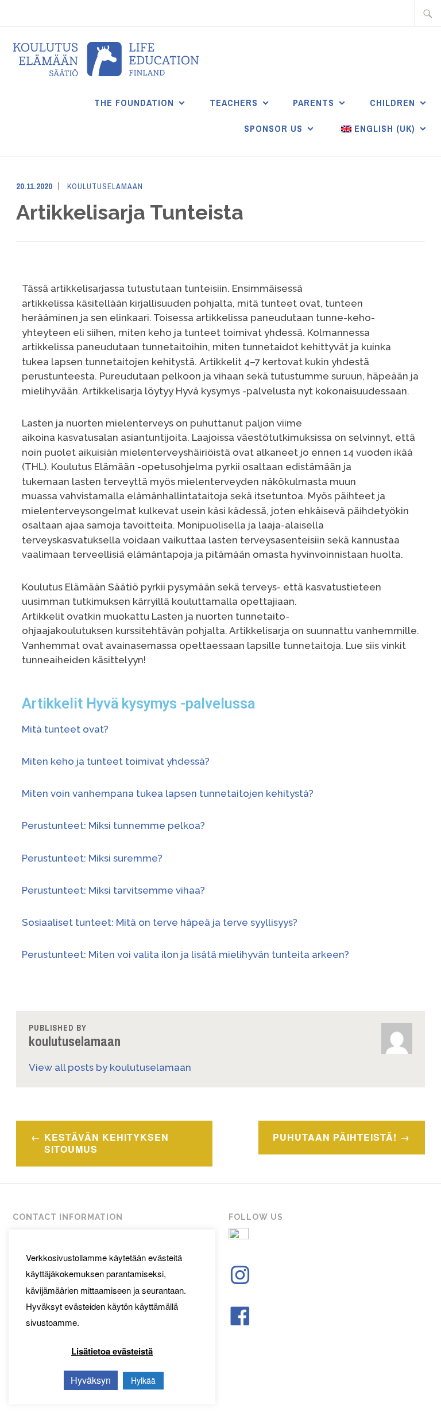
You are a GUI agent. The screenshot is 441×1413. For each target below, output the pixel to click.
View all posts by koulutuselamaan (110, 1067)
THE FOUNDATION (134, 102)
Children (392, 102)
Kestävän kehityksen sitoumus (106, 1143)
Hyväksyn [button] (91, 1380)
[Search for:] (428, 13)
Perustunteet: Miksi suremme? (93, 858)
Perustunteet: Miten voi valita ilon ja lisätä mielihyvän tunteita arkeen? (186, 954)
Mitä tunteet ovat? (66, 729)
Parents (313, 102)
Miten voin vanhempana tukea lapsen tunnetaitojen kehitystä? (168, 793)
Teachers (234, 102)
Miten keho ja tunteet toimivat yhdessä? (116, 761)
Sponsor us (273, 128)
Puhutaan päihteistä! (335, 1137)
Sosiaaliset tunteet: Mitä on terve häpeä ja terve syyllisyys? (159, 922)
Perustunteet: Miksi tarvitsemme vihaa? (113, 890)
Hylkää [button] (143, 1380)
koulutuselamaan (105, 186)
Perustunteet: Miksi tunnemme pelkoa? (113, 825)
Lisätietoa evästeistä (112, 1351)
